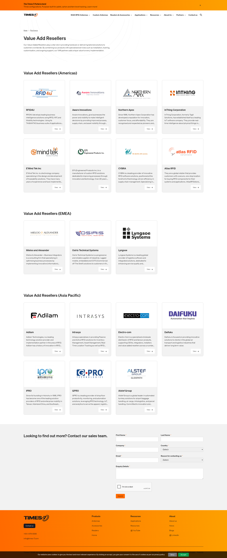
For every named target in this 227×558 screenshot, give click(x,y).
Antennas (96, 520)
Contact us (192, 14)
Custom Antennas (100, 14)
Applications (140, 14)
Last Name (166, 435)
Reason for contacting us (172, 455)
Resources (154, 14)
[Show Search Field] (201, 15)
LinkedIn (175, 535)
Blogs (171, 530)
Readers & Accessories (120, 14)
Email (119, 455)
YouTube (136, 530)
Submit (120, 496)
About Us (168, 14)
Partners (180, 14)
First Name (121, 435)
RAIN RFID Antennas (79, 14)
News (171, 525)
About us (173, 520)
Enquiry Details (123, 466)
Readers (95, 530)
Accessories (97, 525)
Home (25, 30)
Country (165, 445)
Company (120, 445)
